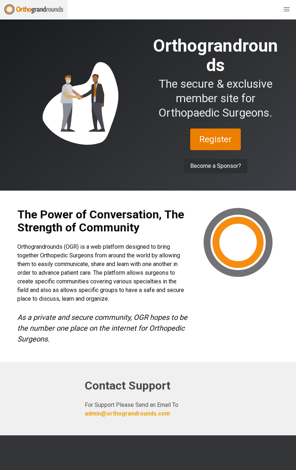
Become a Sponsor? (215, 165)
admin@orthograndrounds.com (127, 413)
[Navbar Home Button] (34, 9)
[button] (286, 9)
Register (215, 139)
